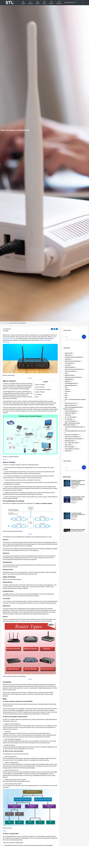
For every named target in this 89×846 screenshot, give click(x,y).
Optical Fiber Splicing (70, 413)
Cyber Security (68, 353)
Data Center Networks (70, 371)
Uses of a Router (39, 387)
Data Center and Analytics (71, 434)
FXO (66, 397)
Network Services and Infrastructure (74, 369)
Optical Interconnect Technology (73, 377)
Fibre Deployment (69, 363)
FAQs (36, 397)
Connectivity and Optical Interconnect (74, 427)
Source (30, 378)
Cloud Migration (69, 379)
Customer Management (71, 411)
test (66, 429)
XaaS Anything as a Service (72, 448)
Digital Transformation (70, 405)
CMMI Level (68, 381)
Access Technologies (70, 421)
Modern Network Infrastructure (72, 361)
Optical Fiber (68, 450)
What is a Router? (39, 384)
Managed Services (69, 440)
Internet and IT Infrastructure (72, 436)
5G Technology (68, 419)
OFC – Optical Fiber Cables (71, 442)
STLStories (67, 415)
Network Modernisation (71, 385)
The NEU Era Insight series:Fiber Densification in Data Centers (78, 514)
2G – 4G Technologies (70, 417)
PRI (66, 393)
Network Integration (70, 367)
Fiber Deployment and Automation (73, 438)
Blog (8, 323)
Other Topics (68, 444)
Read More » (74, 487)
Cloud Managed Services (71, 383)
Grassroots (67, 365)
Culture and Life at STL (70, 403)
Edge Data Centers (69, 375)
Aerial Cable (68, 359)
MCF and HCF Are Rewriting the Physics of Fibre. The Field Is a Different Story (78, 531)
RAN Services (68, 355)
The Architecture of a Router (42, 389)
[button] (23, 2)
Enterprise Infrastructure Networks (73, 357)
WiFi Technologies (69, 446)
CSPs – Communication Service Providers (75, 399)
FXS (66, 387)
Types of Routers (39, 392)
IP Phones (67, 391)
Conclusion (38, 394)
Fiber (66, 373)
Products (67, 389)
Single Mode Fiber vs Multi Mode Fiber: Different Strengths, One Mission (77, 498)
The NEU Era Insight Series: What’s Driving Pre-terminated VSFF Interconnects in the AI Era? (78, 482)
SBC (66, 395)
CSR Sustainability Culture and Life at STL (75, 431)
